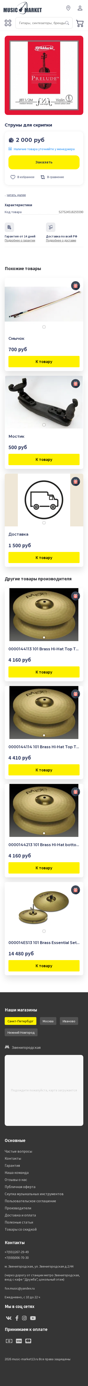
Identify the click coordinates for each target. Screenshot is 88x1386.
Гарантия (12, 1165)
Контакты (13, 1158)
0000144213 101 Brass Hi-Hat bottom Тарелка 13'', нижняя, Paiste (44, 845)
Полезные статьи (19, 1222)
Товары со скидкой (21, 1229)
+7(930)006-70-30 (17, 1257)
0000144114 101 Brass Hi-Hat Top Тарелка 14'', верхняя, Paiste (44, 747)
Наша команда (17, 1172)
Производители (18, 1208)
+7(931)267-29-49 (17, 1252)
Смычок (16, 338)
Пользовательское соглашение (30, 1200)
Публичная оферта (20, 1186)
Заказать (44, 162)
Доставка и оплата (20, 1215)
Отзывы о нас (16, 1179)
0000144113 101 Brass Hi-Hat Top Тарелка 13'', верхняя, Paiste (44, 649)
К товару (44, 361)
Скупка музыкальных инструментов (34, 1193)
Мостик (16, 436)
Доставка (18, 534)
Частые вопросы (18, 1151)
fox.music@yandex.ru (20, 1288)
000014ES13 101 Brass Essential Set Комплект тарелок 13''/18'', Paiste (44, 942)
